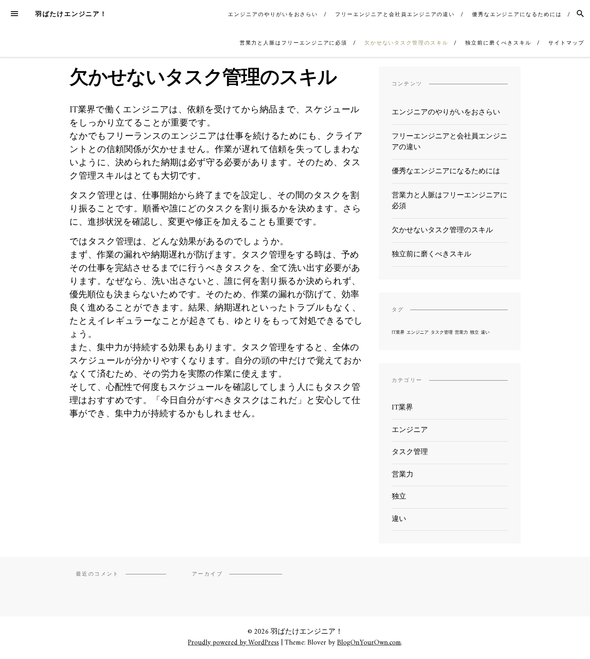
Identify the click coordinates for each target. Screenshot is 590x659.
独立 (474, 333)
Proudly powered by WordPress (233, 643)
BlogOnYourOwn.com (369, 643)
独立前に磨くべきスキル (498, 43)
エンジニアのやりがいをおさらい (273, 14)
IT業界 (398, 333)
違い (485, 333)
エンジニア (418, 333)
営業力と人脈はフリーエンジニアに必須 (294, 43)
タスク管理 (442, 333)
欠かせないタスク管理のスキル (406, 43)
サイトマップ (566, 43)
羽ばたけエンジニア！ (71, 14)
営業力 (461, 333)
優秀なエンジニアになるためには (517, 14)
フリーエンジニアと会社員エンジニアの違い (395, 14)
